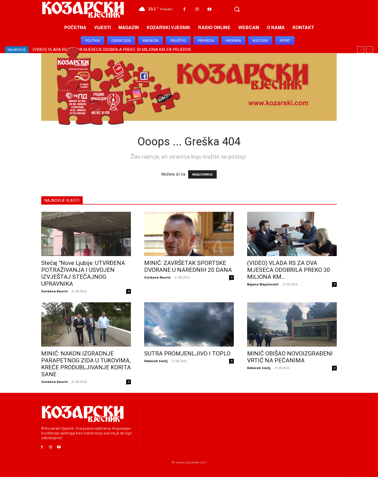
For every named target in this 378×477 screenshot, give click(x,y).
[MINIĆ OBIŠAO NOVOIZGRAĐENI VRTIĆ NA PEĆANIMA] (292, 324)
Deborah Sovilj (156, 361)
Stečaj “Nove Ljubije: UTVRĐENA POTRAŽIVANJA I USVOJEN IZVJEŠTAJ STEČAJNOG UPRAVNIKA (83, 273)
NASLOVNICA (202, 174)
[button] (237, 9)
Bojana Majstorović (263, 284)
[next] (369, 49)
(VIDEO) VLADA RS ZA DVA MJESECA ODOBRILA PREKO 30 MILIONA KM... (288, 270)
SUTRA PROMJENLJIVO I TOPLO (187, 353)
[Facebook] (184, 9)
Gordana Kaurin (54, 291)
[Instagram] (197, 9)
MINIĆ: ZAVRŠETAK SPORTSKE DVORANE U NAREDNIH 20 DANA (188, 266)
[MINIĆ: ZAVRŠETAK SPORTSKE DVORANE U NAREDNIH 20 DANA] (189, 234)
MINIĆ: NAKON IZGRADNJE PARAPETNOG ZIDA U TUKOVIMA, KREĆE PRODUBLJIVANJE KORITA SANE (86, 364)
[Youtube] (209, 9)
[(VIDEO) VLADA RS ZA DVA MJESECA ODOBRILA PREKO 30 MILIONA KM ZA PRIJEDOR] (292, 234)
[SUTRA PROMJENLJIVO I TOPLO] (189, 324)
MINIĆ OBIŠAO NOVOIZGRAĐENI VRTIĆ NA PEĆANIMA (290, 357)
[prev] (360, 49)
